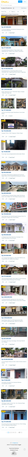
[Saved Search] (18, 11)
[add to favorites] (25, 17)
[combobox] (14, 5)
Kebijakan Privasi (14, 450)
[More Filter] (24, 11)
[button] (13, 8)
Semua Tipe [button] (3, 11)
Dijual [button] (13, 11)
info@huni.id (15, 442)
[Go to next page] (21, 432)
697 (19, 432)
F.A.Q (14, 451)
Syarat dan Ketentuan (14, 448)
